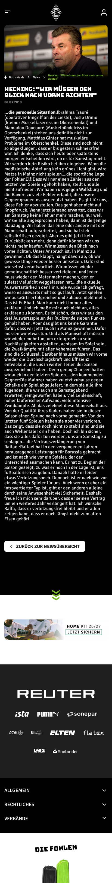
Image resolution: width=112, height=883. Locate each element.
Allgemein (17, 790)
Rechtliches (19, 804)
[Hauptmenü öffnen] (7, 12)
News (36, 77)
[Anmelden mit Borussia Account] (104, 12)
